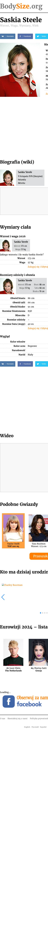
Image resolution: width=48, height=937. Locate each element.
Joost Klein (13, 669)
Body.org (21, 6)
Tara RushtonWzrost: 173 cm (38, 545)
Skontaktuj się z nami (17, 718)
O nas (2, 718)
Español (43, 727)
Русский (35, 727)
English (27, 727)
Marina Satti (39, 669)
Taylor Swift (13, 545)
